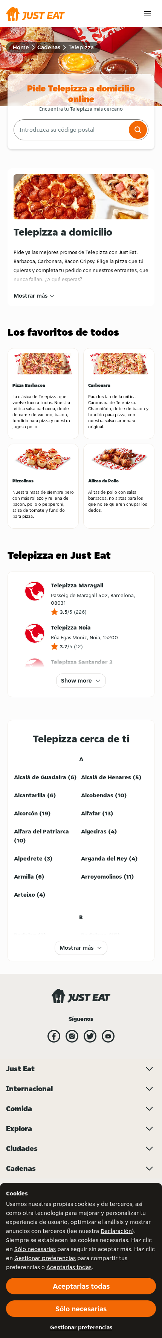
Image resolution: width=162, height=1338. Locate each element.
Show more (76, 680)
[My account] (147, 13)
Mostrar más (30, 296)
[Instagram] (71, 1036)
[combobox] (70, 129)
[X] (90, 1036)
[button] (138, 130)
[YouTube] (108, 1036)
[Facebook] (53, 1036)
